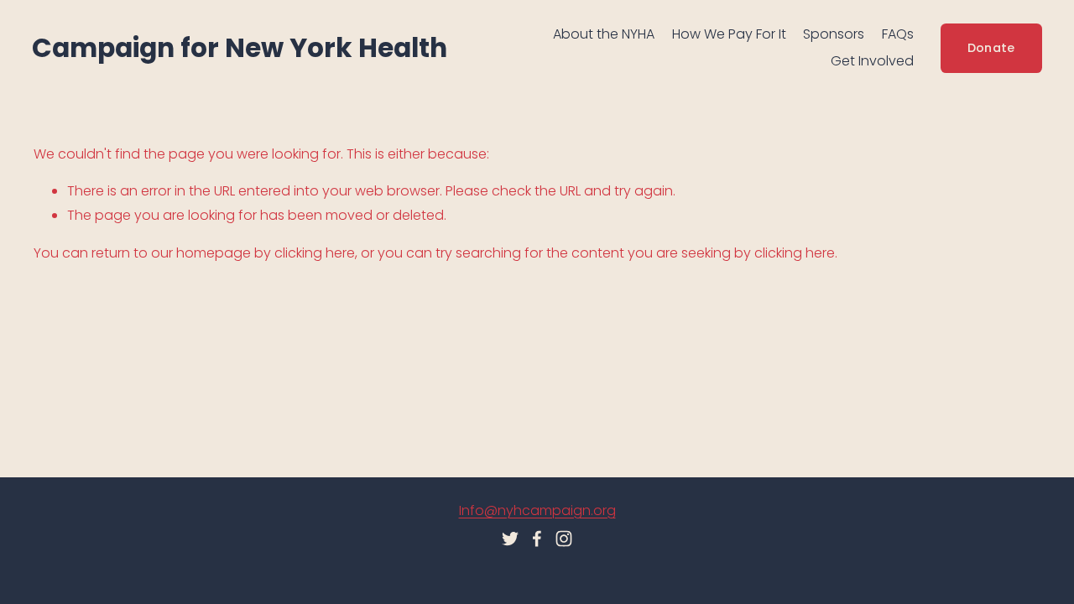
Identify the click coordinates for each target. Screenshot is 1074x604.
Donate (991, 47)
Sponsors (833, 34)
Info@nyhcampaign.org (537, 510)
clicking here (314, 253)
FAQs (898, 34)
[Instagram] (563, 538)
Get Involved (872, 60)
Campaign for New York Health (239, 47)
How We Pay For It (729, 34)
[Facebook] (537, 538)
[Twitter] (510, 538)
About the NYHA (603, 34)
